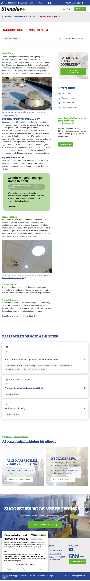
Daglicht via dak (29, 59)
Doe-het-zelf (18, 17)
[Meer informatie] (84, 359)
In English (51, 576)
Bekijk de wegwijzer (62, 479)
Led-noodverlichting (15, 408)
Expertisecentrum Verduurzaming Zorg (13, 278)
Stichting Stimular (13, 316)
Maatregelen (31, 17)
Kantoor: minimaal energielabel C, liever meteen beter (31, 359)
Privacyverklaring (9, 576)
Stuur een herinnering (73, 71)
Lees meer (12, 206)
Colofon (32, 576)
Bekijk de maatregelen (19, 479)
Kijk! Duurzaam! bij (15, 112)
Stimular (7, 17)
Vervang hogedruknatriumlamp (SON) (24, 387)
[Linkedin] (49, 3)
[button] (64, 9)
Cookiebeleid (22, 576)
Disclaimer (41, 576)
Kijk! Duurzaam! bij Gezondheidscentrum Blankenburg (24, 275)
